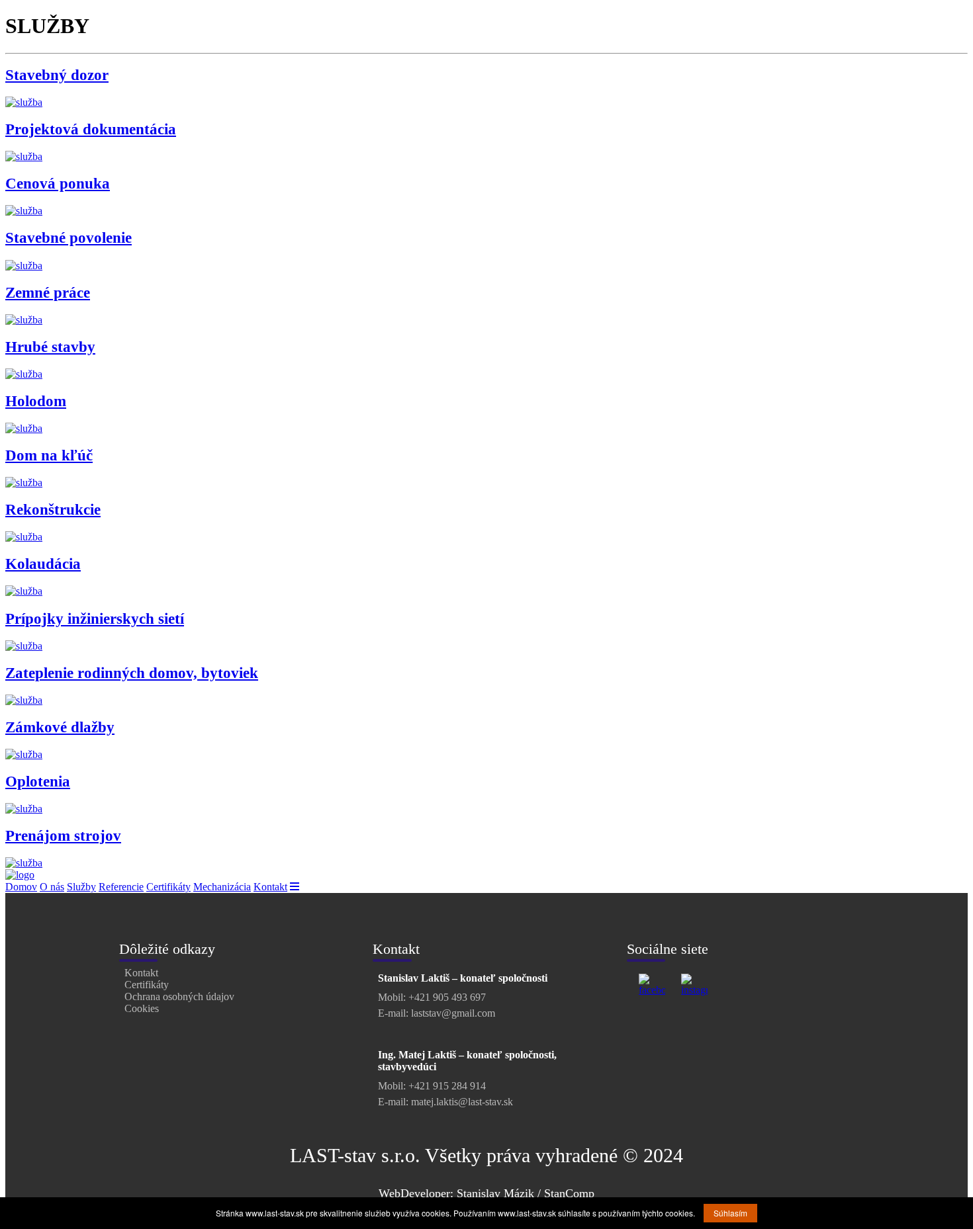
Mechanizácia (222, 886)
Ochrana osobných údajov (179, 996)
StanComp (569, 1193)
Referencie (121, 886)
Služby (81, 886)
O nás (52, 886)
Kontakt (270, 886)
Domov (21, 886)
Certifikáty (168, 886)
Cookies (141, 1008)
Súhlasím (730, 1212)
